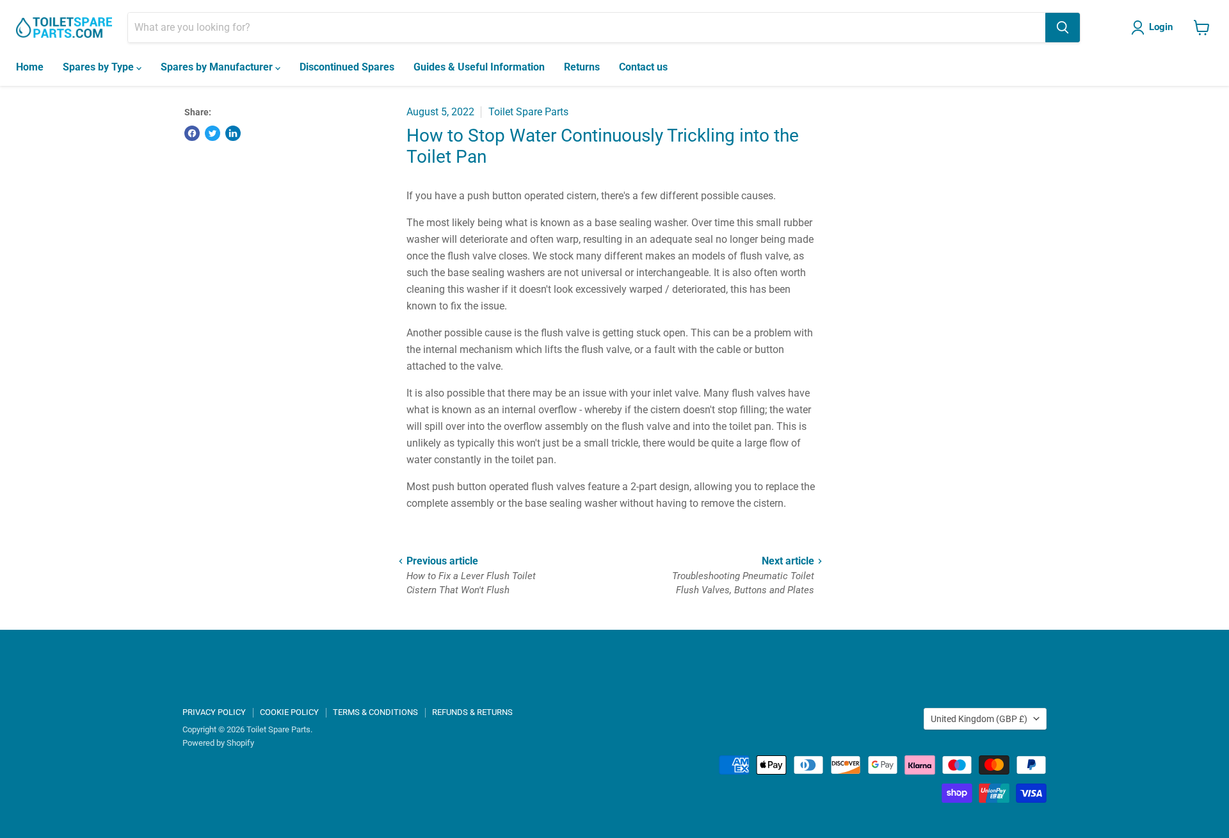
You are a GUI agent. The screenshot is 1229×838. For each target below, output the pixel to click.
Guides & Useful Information (479, 67)
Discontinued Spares (347, 67)
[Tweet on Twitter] (212, 133)
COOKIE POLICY (289, 712)
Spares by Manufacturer (218, 67)
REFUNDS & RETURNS (472, 712)
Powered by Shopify (218, 743)
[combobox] (586, 27)
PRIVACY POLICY (214, 712)
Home (30, 67)
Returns (582, 67)
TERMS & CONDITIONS (375, 712)
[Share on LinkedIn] (233, 133)
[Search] (1062, 27)
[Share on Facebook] (192, 133)
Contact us (643, 67)
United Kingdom (979, 719)
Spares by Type (99, 67)
